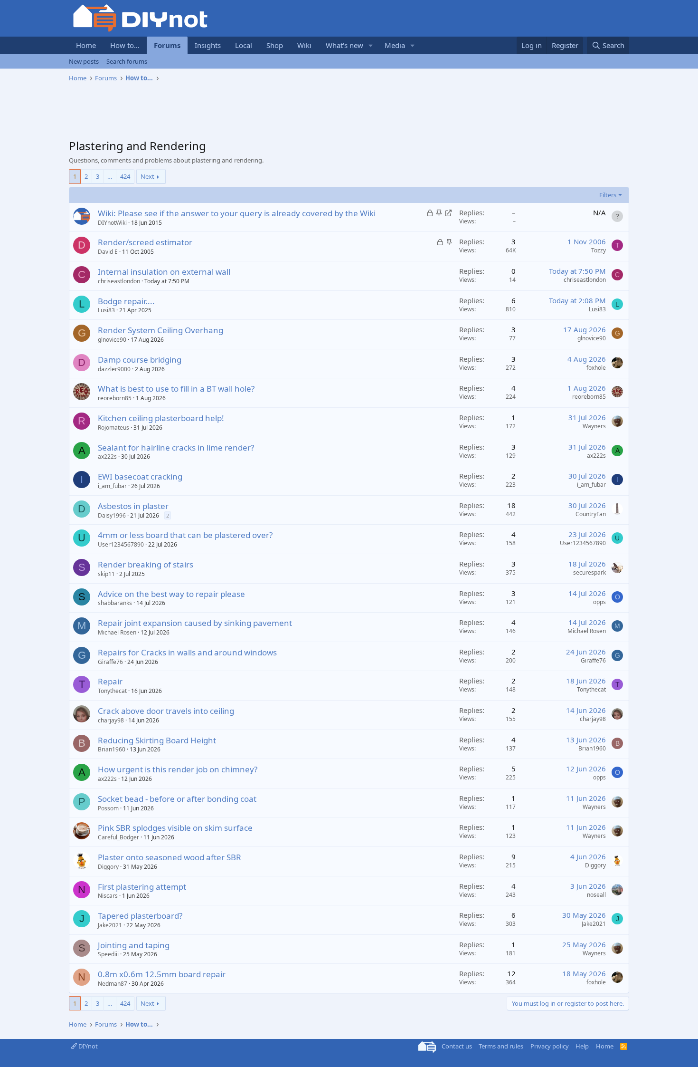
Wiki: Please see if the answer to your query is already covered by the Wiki (237, 213)
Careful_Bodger (118, 837)
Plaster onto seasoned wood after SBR (169, 857)
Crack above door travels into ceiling (166, 710)
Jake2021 (110, 925)
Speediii (108, 954)
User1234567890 (121, 544)
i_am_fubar (112, 486)
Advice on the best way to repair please (171, 593)
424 (125, 176)
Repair (110, 681)
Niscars (108, 896)
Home (86, 45)
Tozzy (598, 250)
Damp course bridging (139, 359)
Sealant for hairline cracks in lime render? (176, 447)
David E (108, 252)
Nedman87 (112, 984)
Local (243, 45)
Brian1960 (111, 749)
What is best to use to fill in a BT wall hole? (176, 388)
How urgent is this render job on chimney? (177, 769)
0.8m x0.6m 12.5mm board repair (162, 974)
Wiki (304, 45)
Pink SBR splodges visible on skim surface (175, 827)
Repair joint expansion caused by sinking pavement (195, 622)
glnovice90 (112, 340)
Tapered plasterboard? (140, 915)
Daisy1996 (112, 515)
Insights (208, 45)
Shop (274, 45)
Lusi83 (106, 310)
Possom (108, 808)
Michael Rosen (117, 632)
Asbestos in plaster (133, 505)
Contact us (457, 1046)
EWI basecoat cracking (140, 476)
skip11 (106, 574)
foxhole (596, 368)
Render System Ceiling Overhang (160, 330)
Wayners (594, 426)
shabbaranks (115, 603)
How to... (125, 45)
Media (395, 45)
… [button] (109, 176)
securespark (589, 572)
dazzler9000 (114, 369)
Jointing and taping (134, 945)
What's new (344, 45)
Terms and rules (501, 1046)
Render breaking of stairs (145, 564)
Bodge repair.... (126, 301)
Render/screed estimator (145, 242)
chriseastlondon (119, 281)
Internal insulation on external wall (164, 271)
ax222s (107, 456)
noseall (596, 895)
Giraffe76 (110, 662)
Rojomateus (113, 427)
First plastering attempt (142, 886)
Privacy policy (549, 1046)
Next (147, 176)
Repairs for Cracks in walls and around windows (187, 652)
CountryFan (590, 514)
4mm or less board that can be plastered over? (185, 534)
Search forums (126, 61)
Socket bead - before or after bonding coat (177, 798)
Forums (167, 45)
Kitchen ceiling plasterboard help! (161, 418)
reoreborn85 (115, 398)
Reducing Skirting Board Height (157, 740)
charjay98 (111, 720)
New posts (84, 61)
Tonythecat (112, 691)
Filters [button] (607, 195)
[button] (370, 45)
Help (582, 1046)
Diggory (108, 867)
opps (599, 602)
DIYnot (87, 1046)
